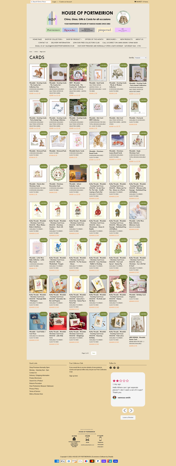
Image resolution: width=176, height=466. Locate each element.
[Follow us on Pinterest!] (114, 368)
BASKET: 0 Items (142, 2)
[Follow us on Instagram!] (118, 368)
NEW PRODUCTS (126, 39)
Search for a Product (36, 380)
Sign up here (73, 376)
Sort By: (131, 57)
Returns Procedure (35, 383)
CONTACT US (43, 43)
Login (54, 2)
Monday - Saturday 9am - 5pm (39, 370)
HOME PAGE (37, 39)
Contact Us (33, 373)
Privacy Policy (34, 388)
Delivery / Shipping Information (39, 375)
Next (93, 353)
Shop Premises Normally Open (39, 367)
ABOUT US (139, 39)
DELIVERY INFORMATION (60, 43)
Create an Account (65, 2)
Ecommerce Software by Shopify (102, 456)
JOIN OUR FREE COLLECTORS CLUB (86, 43)
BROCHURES (111, 39)
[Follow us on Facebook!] (111, 368)
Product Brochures (35, 378)
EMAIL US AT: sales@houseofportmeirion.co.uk (54, 46)
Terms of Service (34, 391)
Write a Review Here (36, 394)
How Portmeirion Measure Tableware (41, 386)
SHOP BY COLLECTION (53, 39)
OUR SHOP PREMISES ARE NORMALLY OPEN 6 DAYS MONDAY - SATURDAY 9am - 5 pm (109, 46)
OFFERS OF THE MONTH (94, 39)
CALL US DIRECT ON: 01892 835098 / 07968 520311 (120, 43)
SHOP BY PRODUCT (73, 39)
